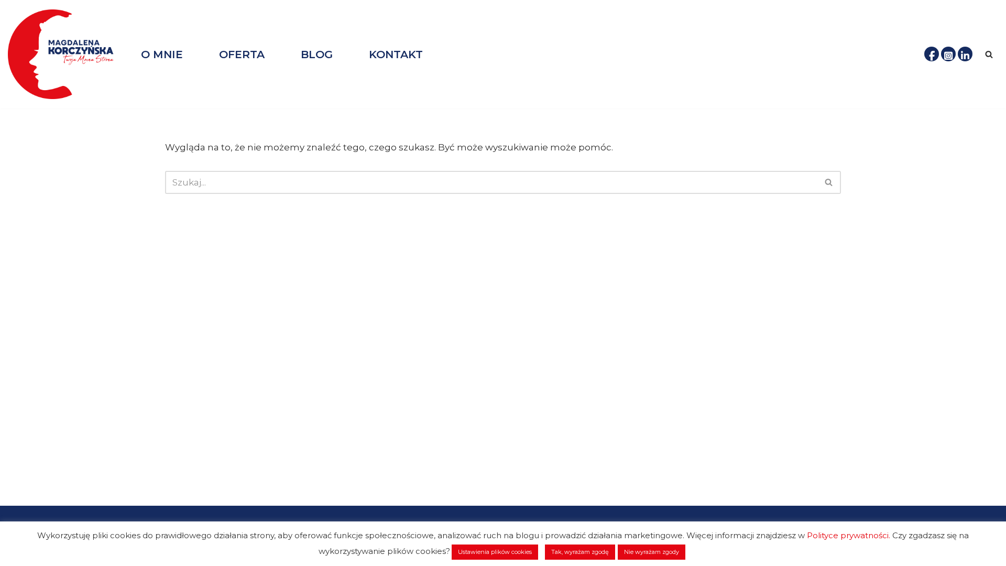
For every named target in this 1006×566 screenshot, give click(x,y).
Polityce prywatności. (848, 535)
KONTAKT (396, 54)
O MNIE (162, 54)
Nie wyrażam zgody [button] (651, 552)
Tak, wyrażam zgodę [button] (580, 552)
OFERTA (242, 54)
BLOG (317, 54)
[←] (65, 54)
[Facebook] (931, 54)
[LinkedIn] (965, 54)
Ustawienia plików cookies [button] (495, 552)
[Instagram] (948, 54)
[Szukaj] (989, 54)
